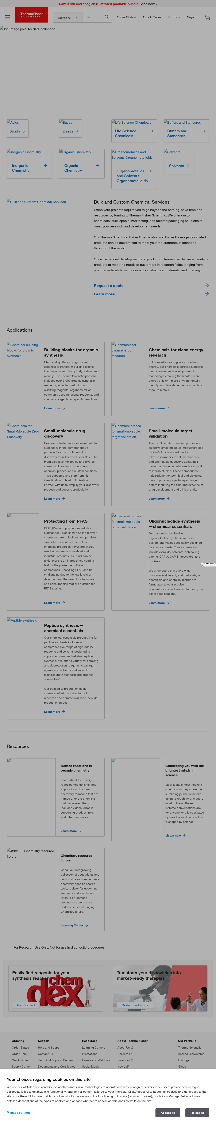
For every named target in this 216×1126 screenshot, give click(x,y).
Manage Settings (19, 1112)
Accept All (168, 1113)
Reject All (197, 1113)
